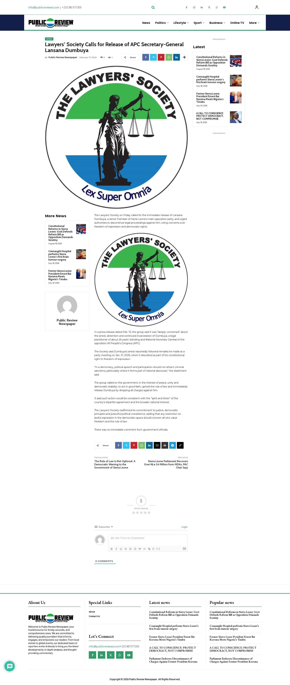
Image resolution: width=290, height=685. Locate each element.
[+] (158, 548)
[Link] (149, 549)
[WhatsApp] (217, 7)
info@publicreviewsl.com (43, 7)
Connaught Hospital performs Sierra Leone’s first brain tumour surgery (59, 255)
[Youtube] (224, 7)
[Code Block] (144, 549)
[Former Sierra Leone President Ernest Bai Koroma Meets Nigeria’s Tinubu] (81, 274)
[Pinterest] (161, 57)
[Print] (164, 445)
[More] (184, 57)
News (49, 39)
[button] (153, 7)
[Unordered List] (135, 549)
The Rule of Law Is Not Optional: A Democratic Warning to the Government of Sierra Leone (114, 464)
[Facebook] (186, 7)
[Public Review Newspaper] (67, 306)
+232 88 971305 (72, 7)
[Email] (157, 445)
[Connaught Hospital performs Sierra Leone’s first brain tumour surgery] (81, 254)
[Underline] (121, 549)
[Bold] (111, 549)
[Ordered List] (130, 549)
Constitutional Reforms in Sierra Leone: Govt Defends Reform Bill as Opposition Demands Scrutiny (60, 233)
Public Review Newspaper (63, 57)
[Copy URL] (180, 445)
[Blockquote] (139, 549)
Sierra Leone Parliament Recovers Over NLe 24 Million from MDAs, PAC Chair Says (166, 464)
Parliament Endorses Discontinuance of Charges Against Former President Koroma (173, 660)
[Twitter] (209, 7)
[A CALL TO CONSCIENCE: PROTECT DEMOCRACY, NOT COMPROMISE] (236, 117)
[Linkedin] (202, 7)
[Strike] (125, 549)
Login (184, 526)
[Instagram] (194, 7)
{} (153, 548)
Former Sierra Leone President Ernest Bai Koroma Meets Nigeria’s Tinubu (59, 275)
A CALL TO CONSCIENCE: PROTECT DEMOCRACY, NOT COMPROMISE (210, 116)
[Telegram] (172, 445)
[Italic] (116, 549)
